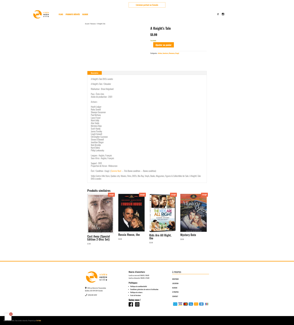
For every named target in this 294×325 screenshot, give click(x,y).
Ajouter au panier (163, 45)
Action (160, 53)
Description (94, 73)
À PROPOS (175, 292)
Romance (93, 24)
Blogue (85, 14)
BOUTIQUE (175, 279)
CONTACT (175, 296)
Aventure (165, 53)
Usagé (177, 53)
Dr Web (39, 320)
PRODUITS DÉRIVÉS (73, 14)
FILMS (61, 14)
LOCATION (175, 283)
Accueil (87, 24)
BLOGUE (174, 287)
